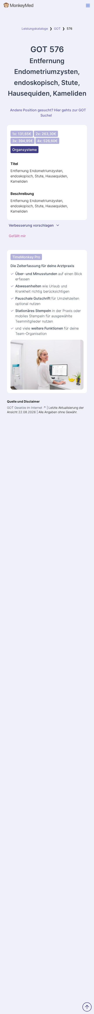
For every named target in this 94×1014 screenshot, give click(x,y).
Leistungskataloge (35, 28)
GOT (57, 28)
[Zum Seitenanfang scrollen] (87, 1007)
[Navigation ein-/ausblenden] (88, 5)
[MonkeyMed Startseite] (18, 6)
